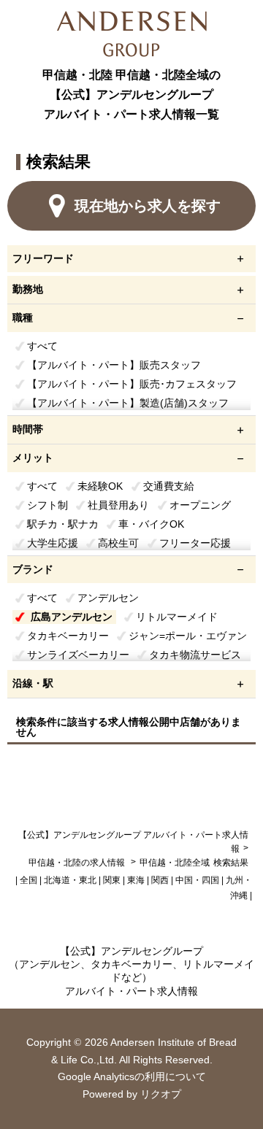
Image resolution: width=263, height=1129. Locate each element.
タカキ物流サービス (195, 654)
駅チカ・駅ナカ (63, 524)
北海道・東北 (70, 880)
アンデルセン (108, 598)
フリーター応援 (195, 543)
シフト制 (47, 505)
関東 (112, 880)
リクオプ (160, 1094)
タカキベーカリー (68, 635)
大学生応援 (52, 543)
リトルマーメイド (177, 617)
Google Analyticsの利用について (132, 1076)
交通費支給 (168, 486)
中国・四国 (197, 880)
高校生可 (118, 543)
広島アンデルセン (72, 617)
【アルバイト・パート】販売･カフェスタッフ (132, 384)
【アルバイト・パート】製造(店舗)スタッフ (128, 403)
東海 (136, 880)
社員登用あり (118, 505)
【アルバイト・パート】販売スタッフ (114, 365)
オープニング (200, 505)
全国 (28, 880)
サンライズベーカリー (78, 654)
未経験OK (100, 486)
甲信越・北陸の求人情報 (77, 863)
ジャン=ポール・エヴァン (188, 635)
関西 (160, 880)
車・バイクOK (151, 524)
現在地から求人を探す (148, 206)
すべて (42, 346)
